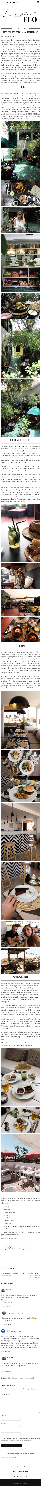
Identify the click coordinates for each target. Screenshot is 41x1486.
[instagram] (2, 2)
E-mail (4, 1423)
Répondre (6, 1306)
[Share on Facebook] (9, 1269)
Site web (4, 1431)
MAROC (26, 28)
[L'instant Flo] (20, 16)
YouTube (21, 1476)
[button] (38, 2)
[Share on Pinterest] (13, 1269)
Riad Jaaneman (10, 1274)
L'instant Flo (23, 1481)
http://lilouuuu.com (7, 1302)
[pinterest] (7, 2)
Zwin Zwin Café (28, 986)
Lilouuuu (9, 1289)
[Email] (14, 2)
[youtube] (11, 2)
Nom (3, 1416)
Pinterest (21, 1471)
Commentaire (5, 1394)
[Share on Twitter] (11, 1269)
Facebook (21, 1466)
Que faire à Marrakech (31, 1275)
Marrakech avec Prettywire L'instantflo (21, 1378)
